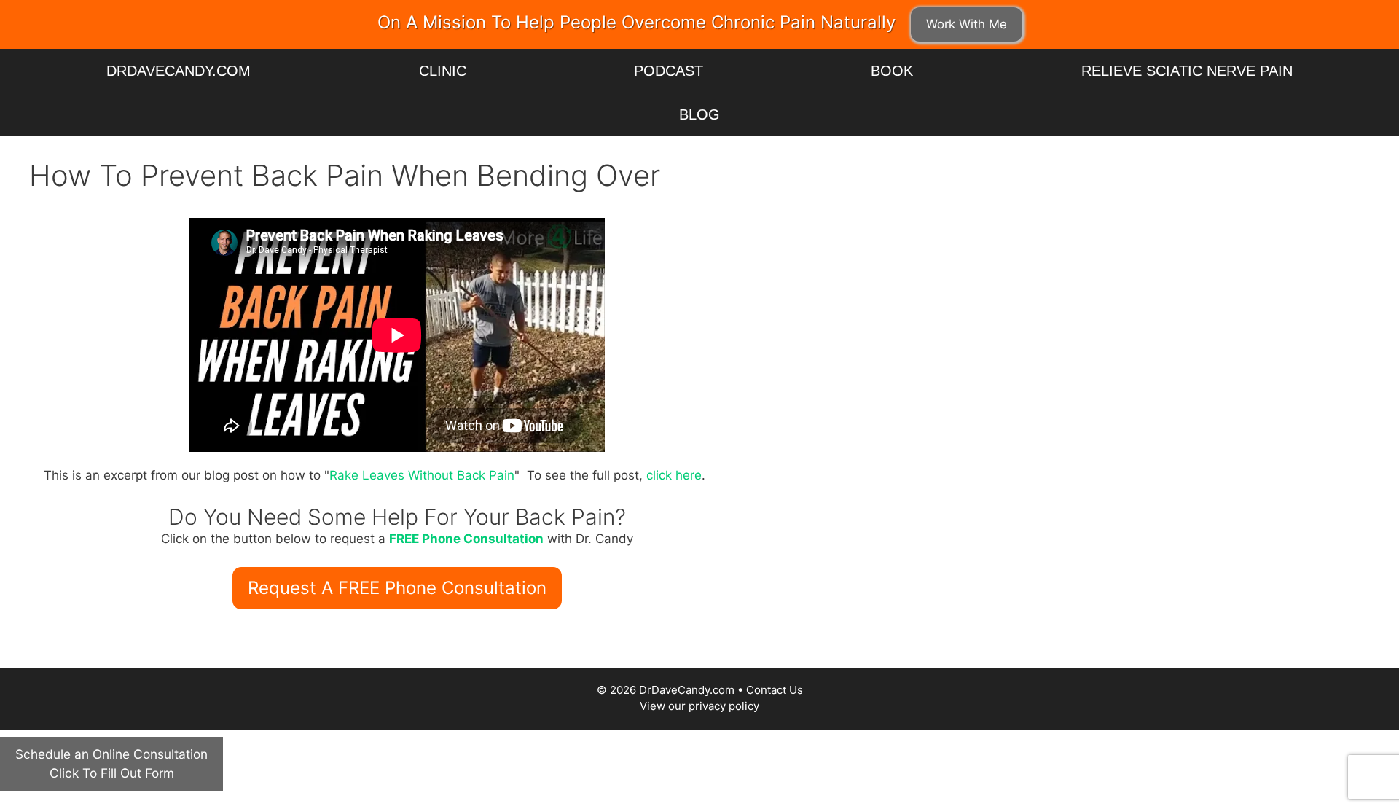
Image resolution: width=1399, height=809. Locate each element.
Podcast (668, 71)
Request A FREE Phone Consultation (397, 587)
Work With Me (966, 24)
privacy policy (724, 706)
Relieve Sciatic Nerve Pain (1187, 71)
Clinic (442, 71)
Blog (699, 114)
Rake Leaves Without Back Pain (421, 475)
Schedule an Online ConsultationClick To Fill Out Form (111, 763)
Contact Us (774, 690)
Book (892, 71)
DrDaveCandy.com (178, 71)
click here (674, 475)
